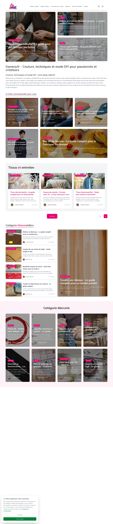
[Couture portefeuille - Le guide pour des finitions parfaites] (31, 37)
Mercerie (68, 6)
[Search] (99, 6)
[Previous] (100, 216)
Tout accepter (20, 519)
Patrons (86, 6)
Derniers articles (34, 6)
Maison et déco (45, 6)
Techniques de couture (57, 6)
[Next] (105, 216)
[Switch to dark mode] (102, 6)
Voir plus (52, 216)
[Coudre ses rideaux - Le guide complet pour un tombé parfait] (82, 263)
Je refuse (20, 515)
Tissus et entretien (77, 6)
